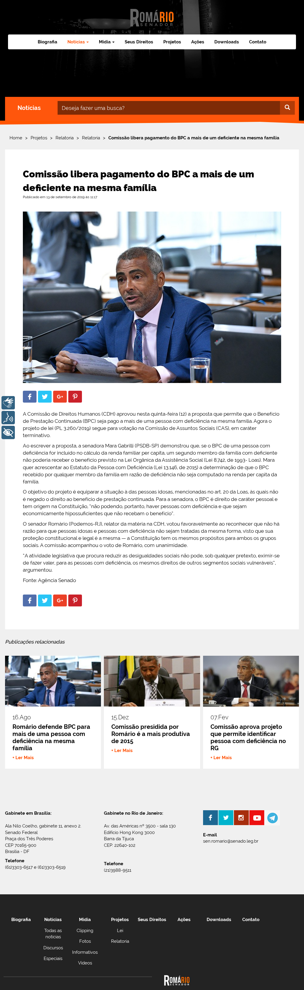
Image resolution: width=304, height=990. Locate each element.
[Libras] (8, 402)
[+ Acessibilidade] (8, 432)
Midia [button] (105, 42)
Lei (120, 930)
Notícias (53, 919)
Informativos (85, 952)
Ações (197, 42)
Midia (85, 919)
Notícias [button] (76, 42)
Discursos (53, 947)
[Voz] (8, 417)
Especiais (53, 958)
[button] (30, 397)
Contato (257, 42)
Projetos (172, 42)
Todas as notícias (53, 933)
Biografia (47, 42)
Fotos (85, 941)
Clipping (85, 930)
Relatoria (65, 138)
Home (16, 138)
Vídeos (85, 963)
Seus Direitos (139, 42)
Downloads (226, 42)
